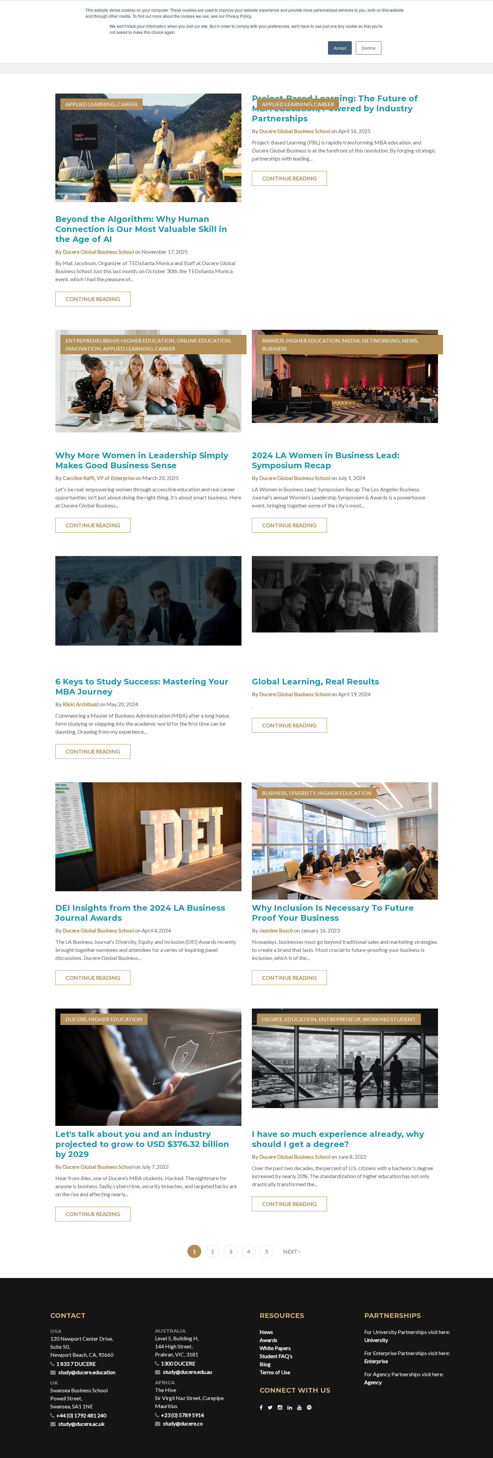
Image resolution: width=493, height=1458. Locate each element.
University (376, 1340)
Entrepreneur (340, 1019)
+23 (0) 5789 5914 (182, 1415)
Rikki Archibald (81, 704)
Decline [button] (369, 48)
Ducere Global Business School (98, 251)
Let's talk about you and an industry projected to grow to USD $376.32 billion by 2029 (142, 1144)
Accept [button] (340, 48)
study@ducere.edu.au (187, 1372)
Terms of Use (275, 1372)
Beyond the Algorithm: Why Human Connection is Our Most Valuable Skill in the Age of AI (141, 229)
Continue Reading (93, 299)
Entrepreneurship (92, 340)
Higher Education (148, 340)
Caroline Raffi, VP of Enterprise (98, 478)
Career (127, 104)
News (409, 340)
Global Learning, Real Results (315, 681)
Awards (273, 340)
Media (351, 340)
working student (389, 1019)
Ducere (76, 1019)
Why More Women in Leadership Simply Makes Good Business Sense (141, 460)
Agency (373, 1382)
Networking (381, 340)
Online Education (203, 340)
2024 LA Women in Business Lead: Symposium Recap (325, 460)
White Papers (275, 1348)
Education (300, 1019)
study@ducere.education (86, 1372)
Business (274, 348)
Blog (265, 1364)
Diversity (302, 793)
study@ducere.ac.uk (81, 1423)
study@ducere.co (183, 1423)
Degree (272, 1019)
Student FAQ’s (276, 1356)
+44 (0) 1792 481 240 (81, 1415)
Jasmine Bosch (276, 930)
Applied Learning (90, 104)
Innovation (83, 348)
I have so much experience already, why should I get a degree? (338, 1139)
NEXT (290, 1251)
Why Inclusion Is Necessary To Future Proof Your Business (333, 913)
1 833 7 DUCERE (76, 1363)
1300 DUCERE (178, 1363)
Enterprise (376, 1361)
